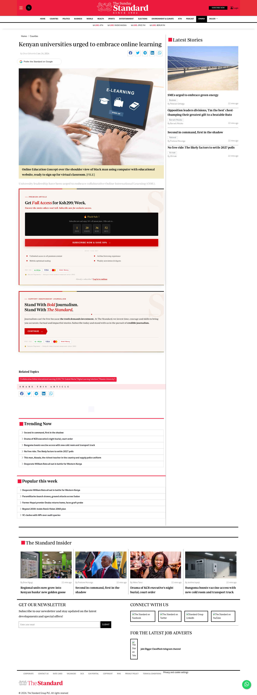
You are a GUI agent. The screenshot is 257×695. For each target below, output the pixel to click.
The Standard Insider (49, 542)
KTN (180, 19)
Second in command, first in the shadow (195, 132)
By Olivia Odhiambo (28, 54)
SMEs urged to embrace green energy (193, 95)
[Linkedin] (197, 616)
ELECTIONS (142, 19)
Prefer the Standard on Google (38, 61)
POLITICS (66, 19)
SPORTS (111, 19)
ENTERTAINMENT (126, 19)
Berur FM (158, 26)
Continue (35, 331)
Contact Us (43, 674)
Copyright (108, 674)
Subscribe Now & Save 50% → (91, 242)
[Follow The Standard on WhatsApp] (246, 684)
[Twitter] (171, 616)
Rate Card (57, 674)
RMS (119, 674)
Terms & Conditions (152, 674)
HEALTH (100, 19)
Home (24, 36)
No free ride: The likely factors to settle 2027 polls (201, 147)
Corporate (28, 674)
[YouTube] (224, 616)
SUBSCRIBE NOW (218, 8)
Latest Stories (188, 39)
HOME (42, 19)
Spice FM (139, 26)
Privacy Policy (131, 674)
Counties (34, 36)
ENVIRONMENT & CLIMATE (163, 19)
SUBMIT (106, 624)
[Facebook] (144, 616)
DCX (82, 674)
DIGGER (212, 19)
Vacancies (71, 674)
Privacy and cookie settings (175, 672)
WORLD (90, 19)
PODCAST (190, 19)
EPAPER (201, 19)
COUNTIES (54, 19)
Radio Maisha (118, 26)
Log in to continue (100, 279)
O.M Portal (93, 674)
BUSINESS (78, 19)
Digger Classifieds (153, 649)
